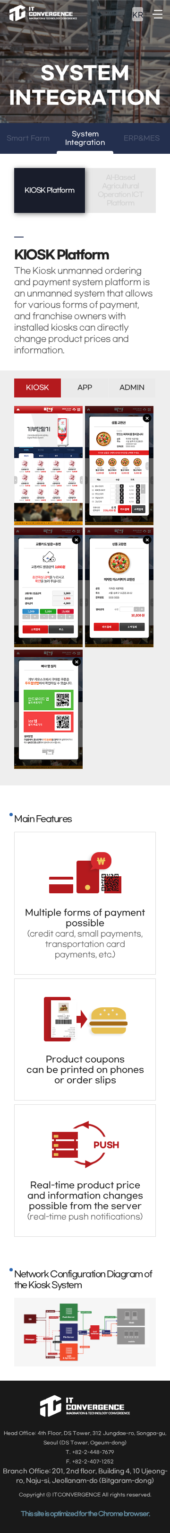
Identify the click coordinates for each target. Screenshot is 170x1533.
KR (137, 15)
